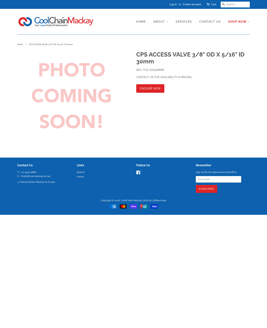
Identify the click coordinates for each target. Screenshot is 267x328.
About (159, 21)
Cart (213, 4)
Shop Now (237, 21)
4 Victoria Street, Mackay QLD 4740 (36, 182)
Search (81, 172)
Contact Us (210, 21)
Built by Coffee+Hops (154, 200)
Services (184, 21)
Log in (173, 4)
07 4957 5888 (28, 172)
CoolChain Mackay (131, 200)
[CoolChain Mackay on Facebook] (138, 173)
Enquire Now (150, 88)
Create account (192, 4)
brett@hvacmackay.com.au (36, 176)
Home (141, 21)
